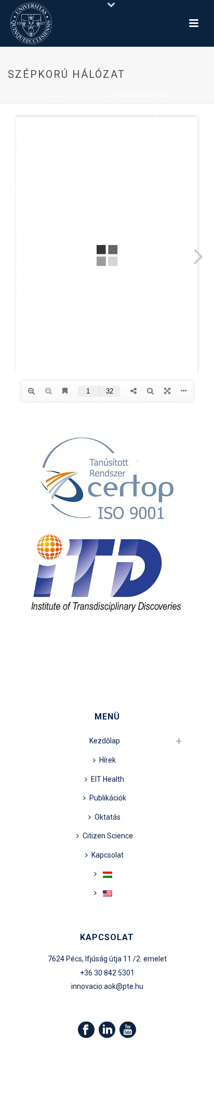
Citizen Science (108, 836)
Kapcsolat (107, 855)
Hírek (107, 760)
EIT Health (107, 779)
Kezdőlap (104, 741)
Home (50, 96)
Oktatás (108, 817)
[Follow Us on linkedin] (107, 1030)
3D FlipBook (84, 96)
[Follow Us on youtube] (127, 1030)
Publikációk (107, 798)
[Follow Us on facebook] (86, 1030)
